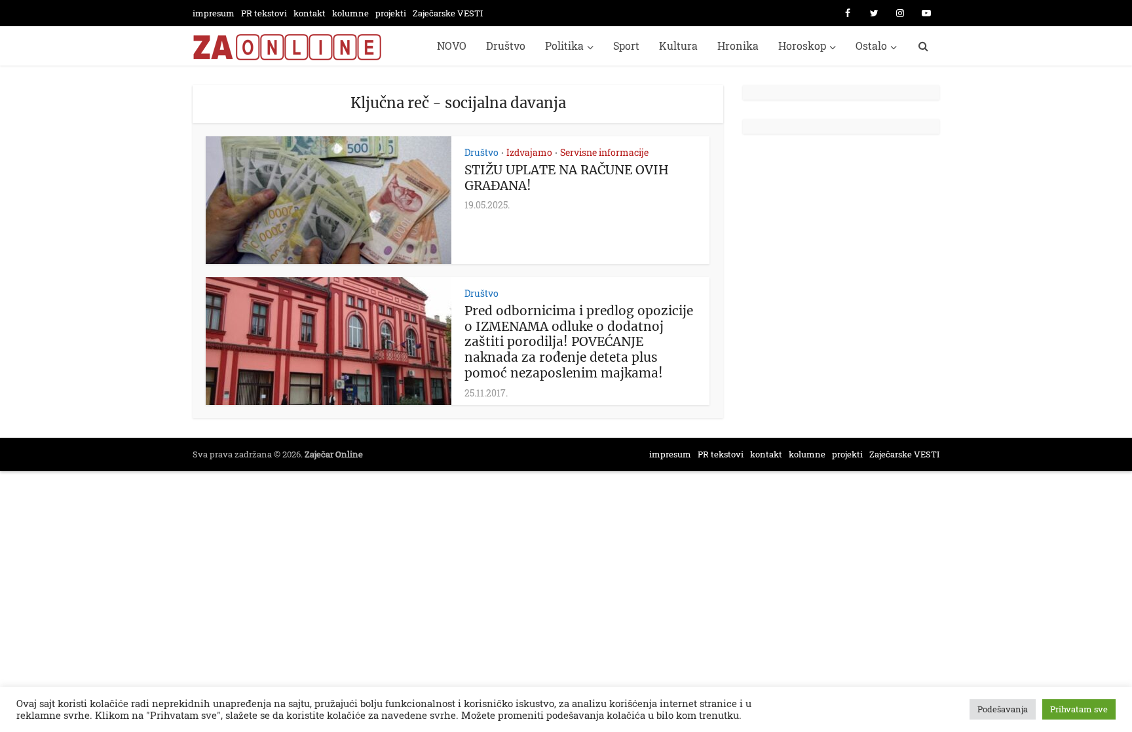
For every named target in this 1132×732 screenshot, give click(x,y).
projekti (390, 13)
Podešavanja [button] (1002, 709)
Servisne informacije (604, 152)
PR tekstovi (264, 13)
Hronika (738, 45)
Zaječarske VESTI (448, 13)
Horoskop (802, 45)
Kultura (678, 45)
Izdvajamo (529, 152)
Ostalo (871, 45)
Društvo (505, 45)
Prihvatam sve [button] (1079, 709)
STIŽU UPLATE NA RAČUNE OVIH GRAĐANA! (566, 177)
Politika (564, 45)
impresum (214, 13)
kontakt (309, 13)
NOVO (451, 45)
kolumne (350, 13)
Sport (626, 45)
